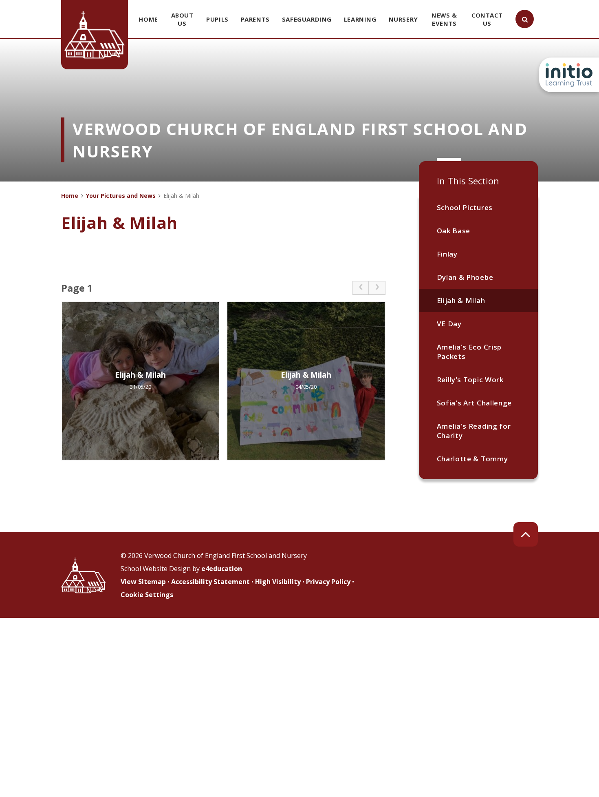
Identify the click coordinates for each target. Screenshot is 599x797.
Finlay (447, 254)
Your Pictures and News (121, 195)
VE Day (449, 323)
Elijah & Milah (461, 300)
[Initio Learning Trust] (569, 75)
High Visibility (278, 581)
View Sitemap (143, 581)
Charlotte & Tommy (472, 458)
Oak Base (453, 230)
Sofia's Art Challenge (474, 402)
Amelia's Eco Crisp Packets (469, 351)
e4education (221, 568)
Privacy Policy (328, 581)
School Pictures (465, 207)
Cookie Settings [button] (147, 594)
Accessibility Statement (210, 581)
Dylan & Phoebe (465, 277)
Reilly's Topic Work (470, 379)
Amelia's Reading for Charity (474, 430)
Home (69, 195)
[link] (360, 288)
